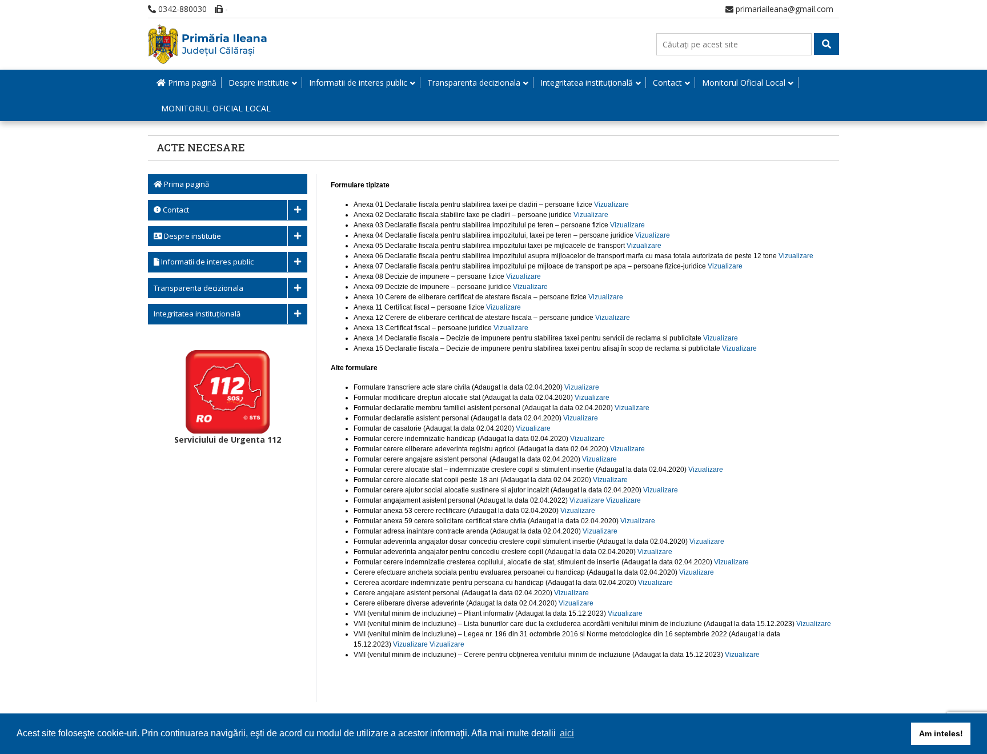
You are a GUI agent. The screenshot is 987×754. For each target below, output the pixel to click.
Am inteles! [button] (941, 733)
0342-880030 (181, 8)
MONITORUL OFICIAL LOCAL (216, 108)
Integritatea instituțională (586, 82)
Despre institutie (258, 82)
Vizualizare (611, 204)
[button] (826, 44)
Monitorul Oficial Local (743, 82)
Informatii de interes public (358, 82)
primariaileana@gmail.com (783, 8)
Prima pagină (191, 82)
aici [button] (567, 733)
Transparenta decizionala (473, 82)
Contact (667, 82)
